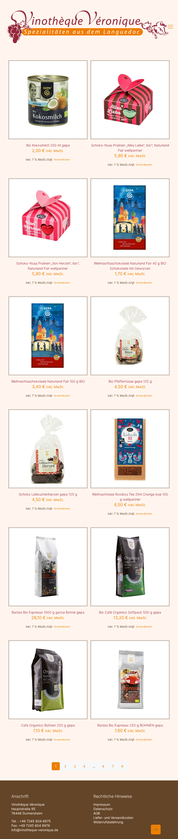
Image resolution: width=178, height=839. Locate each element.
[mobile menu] (171, 27)
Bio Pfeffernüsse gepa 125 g (130, 381)
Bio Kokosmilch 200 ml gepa (48, 145)
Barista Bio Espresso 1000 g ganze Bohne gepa (48, 612)
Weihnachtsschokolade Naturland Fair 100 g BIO (48, 381)
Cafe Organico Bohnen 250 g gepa (48, 725)
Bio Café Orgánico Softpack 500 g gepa (130, 612)
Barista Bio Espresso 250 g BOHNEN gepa (130, 725)
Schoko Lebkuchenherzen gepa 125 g (48, 494)
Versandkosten (62, 159)
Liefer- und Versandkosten (113, 818)
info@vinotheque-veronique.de (34, 830)
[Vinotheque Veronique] (88, 26)
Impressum (101, 804)
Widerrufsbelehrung (108, 822)
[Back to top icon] (156, 829)
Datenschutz (103, 809)
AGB (96, 813)
